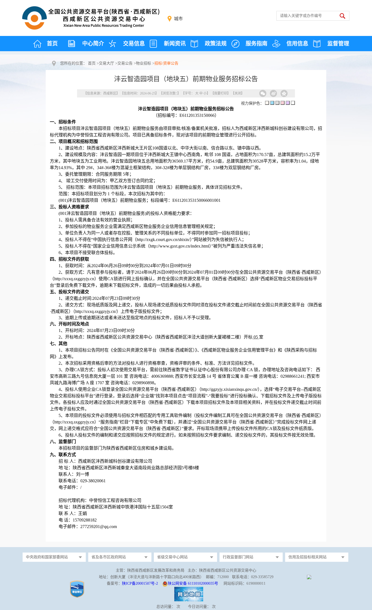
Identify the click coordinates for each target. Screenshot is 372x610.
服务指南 (256, 44)
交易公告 (125, 63)
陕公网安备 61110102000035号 (193, 583)
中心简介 (93, 44)
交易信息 (134, 44)
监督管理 (338, 44)
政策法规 (216, 44)
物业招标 (143, 63)
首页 (52, 44)
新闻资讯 (175, 44)
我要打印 (220, 93)
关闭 (237, 93)
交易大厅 (106, 63)
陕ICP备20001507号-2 (140, 583)
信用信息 (297, 44)
